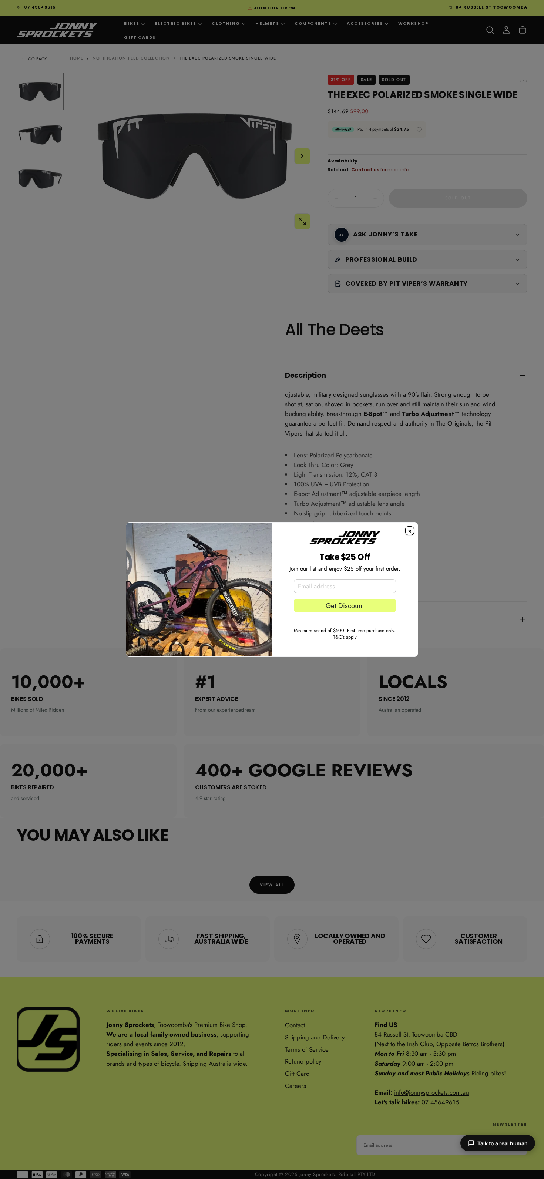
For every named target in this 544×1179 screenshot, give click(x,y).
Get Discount (345, 606)
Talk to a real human (502, 1143)
